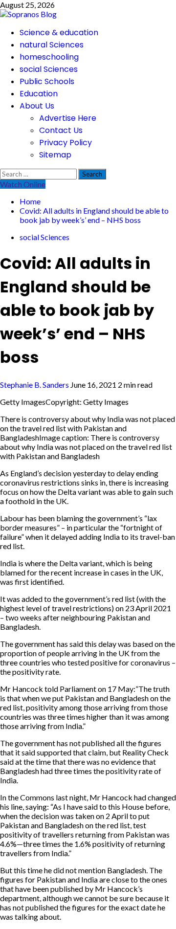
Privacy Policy (65, 142)
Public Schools (47, 81)
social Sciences (49, 69)
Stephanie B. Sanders (35, 384)
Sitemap (55, 154)
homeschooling (49, 57)
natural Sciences (52, 44)
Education (39, 93)
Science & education (59, 32)
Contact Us (61, 130)
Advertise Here (67, 118)
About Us (37, 105)
